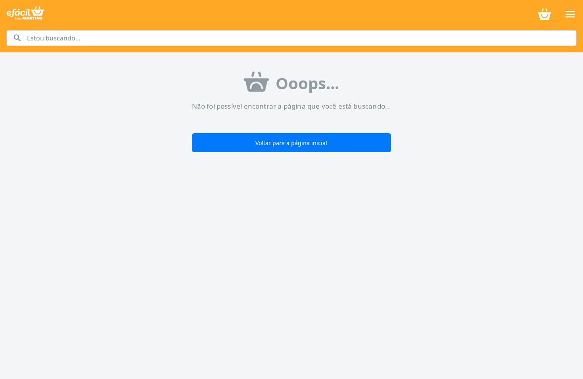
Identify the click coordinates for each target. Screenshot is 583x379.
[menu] (570, 14)
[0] (544, 13)
